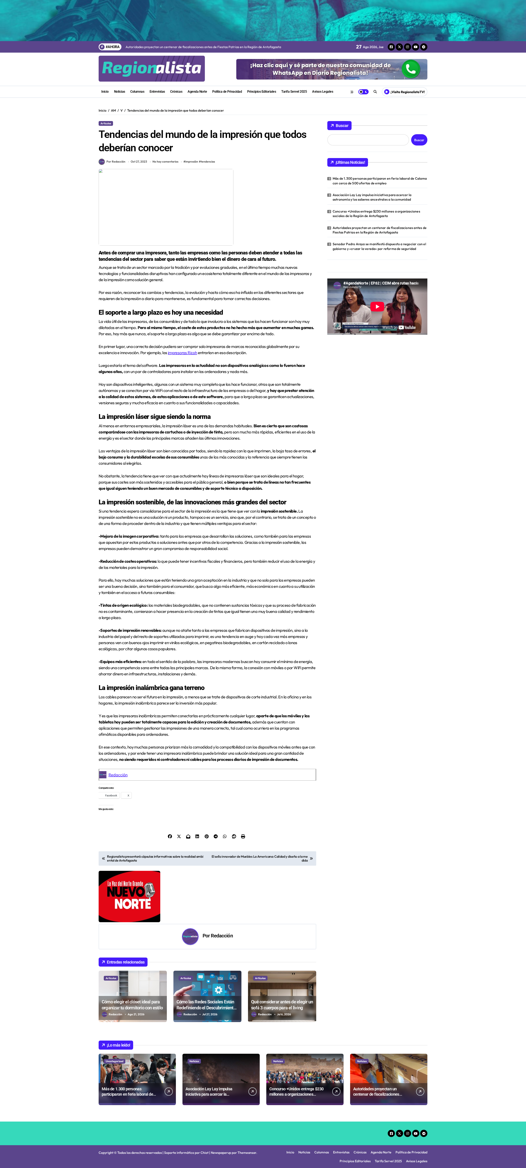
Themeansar (247, 1153)
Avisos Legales (322, 92)
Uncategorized (114, 1061)
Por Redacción (115, 161)
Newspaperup (221, 1153)
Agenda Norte (197, 92)
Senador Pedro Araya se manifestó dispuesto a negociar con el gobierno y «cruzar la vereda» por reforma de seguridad (379, 246)
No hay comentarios (165, 161)
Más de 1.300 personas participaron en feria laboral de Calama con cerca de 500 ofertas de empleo (380, 180)
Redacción (118, 774)
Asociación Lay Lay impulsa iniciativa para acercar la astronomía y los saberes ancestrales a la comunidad (372, 197)
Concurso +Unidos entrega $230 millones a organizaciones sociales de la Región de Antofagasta (376, 213)
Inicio (105, 92)
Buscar (342, 125)
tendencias (208, 161)
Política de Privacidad (227, 92)
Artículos (105, 123)
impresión (191, 161)
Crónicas (176, 92)
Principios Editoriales (261, 92)
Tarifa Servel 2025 (294, 92)
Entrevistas (157, 92)
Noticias (119, 92)
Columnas (137, 92)
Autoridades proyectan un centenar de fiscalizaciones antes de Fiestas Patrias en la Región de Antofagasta (380, 230)
